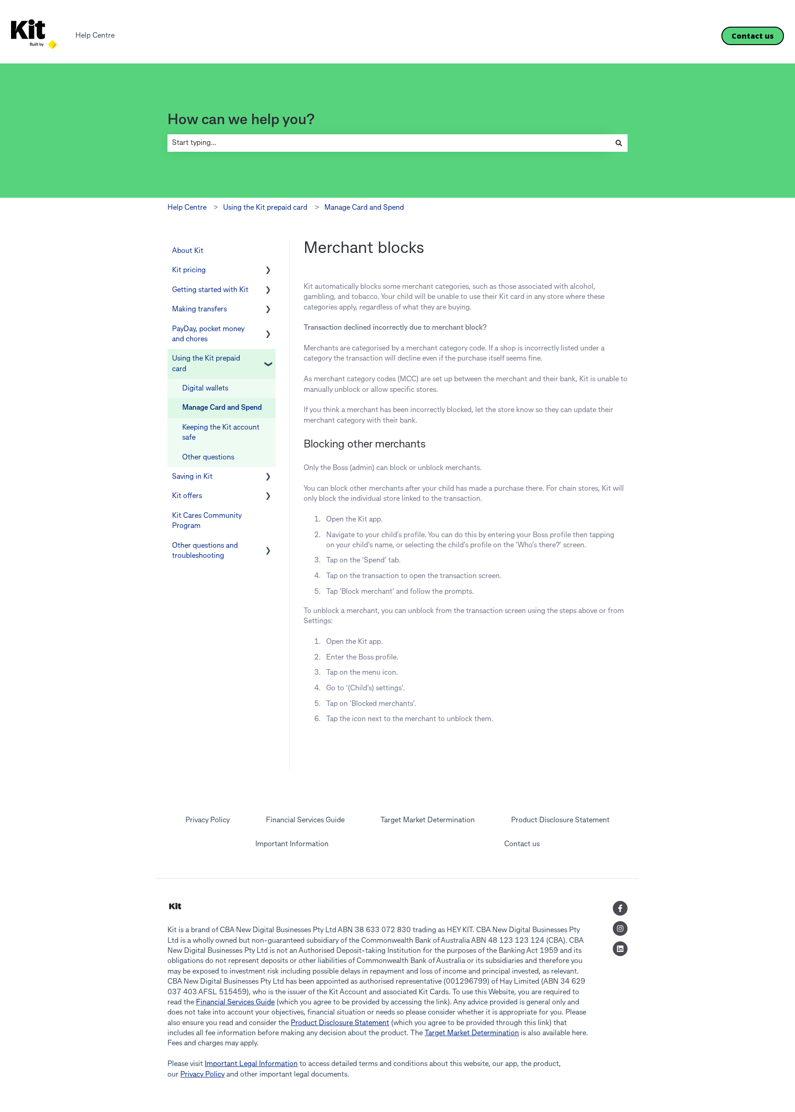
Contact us (753, 36)
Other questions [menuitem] (208, 457)
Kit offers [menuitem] (187, 496)
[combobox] (388, 143)
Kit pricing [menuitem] (189, 270)
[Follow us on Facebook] (620, 908)
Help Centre (95, 36)
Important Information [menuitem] (291, 844)
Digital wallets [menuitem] (205, 388)
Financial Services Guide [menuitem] (305, 820)
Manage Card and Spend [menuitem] (222, 408)
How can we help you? (241, 120)
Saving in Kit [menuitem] (192, 477)
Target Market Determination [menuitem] (427, 820)
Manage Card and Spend (364, 208)
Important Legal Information (251, 1064)
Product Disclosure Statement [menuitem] (560, 820)
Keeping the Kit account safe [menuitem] (220, 432)
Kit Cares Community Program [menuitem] (207, 521)
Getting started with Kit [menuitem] (210, 290)
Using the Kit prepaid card (265, 208)
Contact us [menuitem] (522, 844)
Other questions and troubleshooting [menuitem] (205, 551)
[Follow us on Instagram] (620, 928)
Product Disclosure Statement (340, 1023)
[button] (268, 271)
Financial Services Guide (235, 1002)
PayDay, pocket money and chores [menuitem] (208, 334)
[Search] (619, 143)
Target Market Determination (472, 1033)
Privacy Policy (202, 1075)
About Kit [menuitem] (187, 251)
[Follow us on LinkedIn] (620, 948)
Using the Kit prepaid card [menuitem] (206, 363)
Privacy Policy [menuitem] (207, 820)
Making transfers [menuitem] (199, 309)
